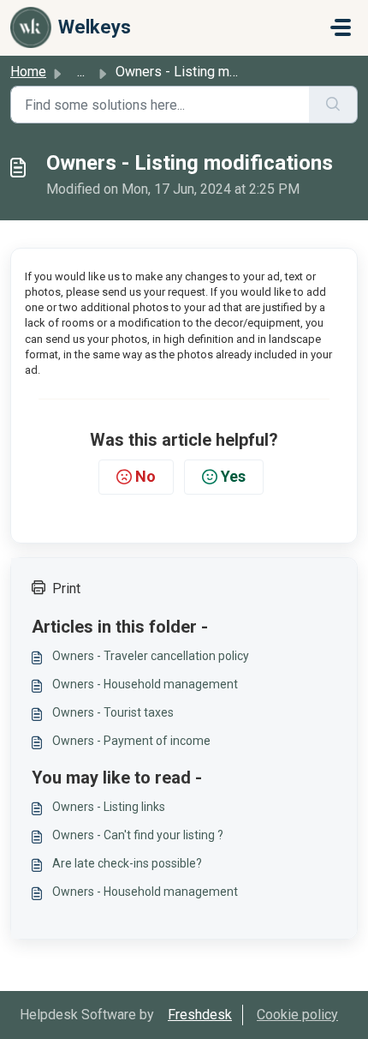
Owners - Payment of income (131, 741)
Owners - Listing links (108, 807)
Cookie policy (297, 1014)
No (145, 476)
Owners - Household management (145, 684)
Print (66, 588)
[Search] (333, 104)
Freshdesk (200, 1014)
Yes (233, 476)
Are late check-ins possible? (127, 863)
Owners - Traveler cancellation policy (150, 656)
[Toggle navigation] (340, 27)
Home (28, 71)
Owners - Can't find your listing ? (137, 835)
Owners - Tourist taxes (113, 712)
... (81, 71)
